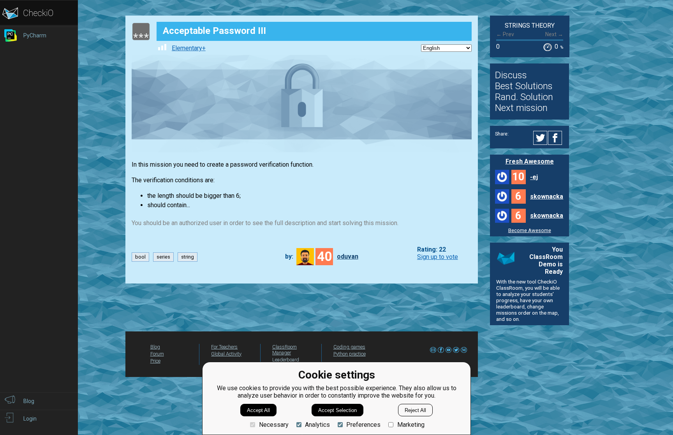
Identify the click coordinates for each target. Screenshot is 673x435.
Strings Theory (530, 25)
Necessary (273, 424)
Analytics (317, 424)
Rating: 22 (431, 249)
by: (289, 256)
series (163, 257)
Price (155, 361)
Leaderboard (285, 360)
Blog (155, 347)
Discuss (511, 75)
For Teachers (224, 347)
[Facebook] (556, 138)
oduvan (347, 256)
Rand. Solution (524, 97)
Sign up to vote (437, 257)
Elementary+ (189, 48)
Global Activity (226, 354)
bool (140, 257)
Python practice (349, 354)
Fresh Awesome (530, 161)
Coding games (349, 347)
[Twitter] (540, 138)
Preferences (363, 424)
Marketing (410, 424)
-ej (534, 177)
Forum (157, 354)
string (187, 257)
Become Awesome (529, 230)
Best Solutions (524, 86)
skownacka (546, 196)
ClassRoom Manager (284, 350)
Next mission (521, 107)
